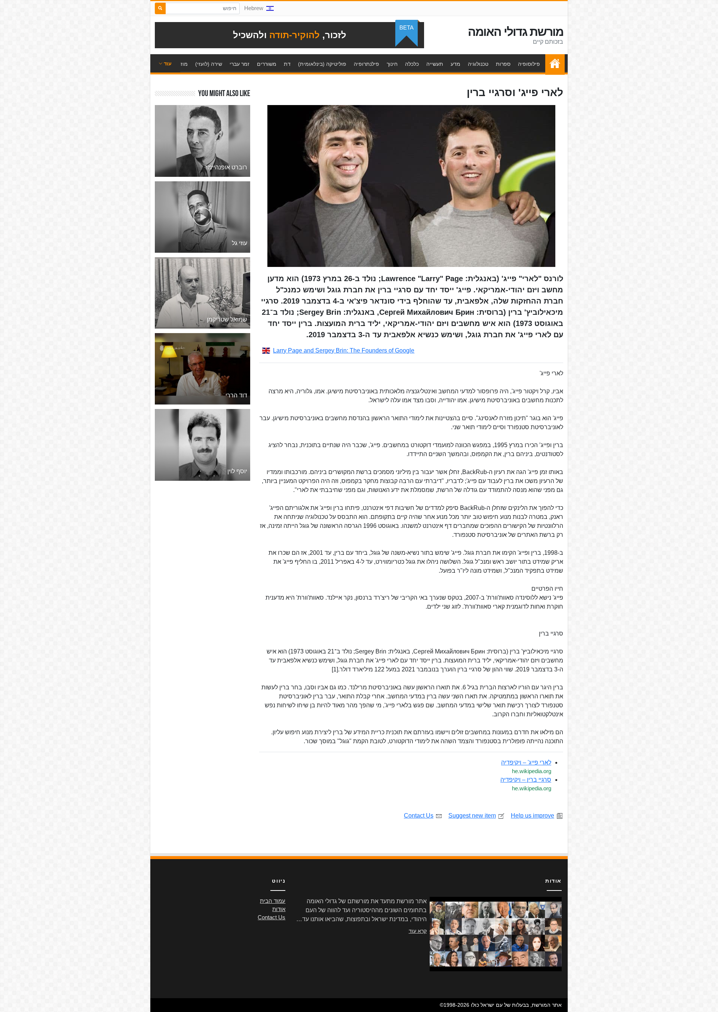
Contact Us (418, 815)
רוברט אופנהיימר (226, 167)
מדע (455, 64)
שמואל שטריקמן (227, 319)
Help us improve (532, 815)
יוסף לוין (237, 471)
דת (287, 64)
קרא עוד (418, 931)
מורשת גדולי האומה (515, 32)
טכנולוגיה (478, 64)
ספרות (503, 64)
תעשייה (434, 64)
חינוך (392, 64)
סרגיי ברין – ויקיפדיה (525, 779)
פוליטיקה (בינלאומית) (322, 64)
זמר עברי (239, 64)
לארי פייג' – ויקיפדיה (526, 762)
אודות (278, 909)
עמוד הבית (553, 64)
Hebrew (253, 8)
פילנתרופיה (366, 64)
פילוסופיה (529, 64)
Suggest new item (472, 815)
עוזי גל (239, 243)
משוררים (266, 64)
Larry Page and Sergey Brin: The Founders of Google (343, 350)
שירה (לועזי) (208, 64)
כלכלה (412, 64)
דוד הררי (236, 395)
